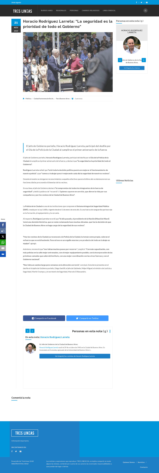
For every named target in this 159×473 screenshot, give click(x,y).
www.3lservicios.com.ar (20, 464)
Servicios (141, 462)
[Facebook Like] (3, 231)
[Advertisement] (68, 123)
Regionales (61, 10)
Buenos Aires (47, 10)
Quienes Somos (129, 462)
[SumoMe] (3, 254)
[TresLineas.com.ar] (24, 10)
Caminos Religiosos (90, 10)
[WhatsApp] (3, 242)
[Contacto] (147, 2)
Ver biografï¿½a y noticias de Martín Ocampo (75, 350)
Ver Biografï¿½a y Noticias (132, 66)
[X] (3, 236)
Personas (74, 10)
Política (28, 98)
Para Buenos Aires (63, 98)
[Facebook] (137, 2)
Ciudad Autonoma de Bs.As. (44, 98)
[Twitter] (142, 2)
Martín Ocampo (48, 337)
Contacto (144, 467)
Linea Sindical (109, 10)
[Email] (3, 248)
